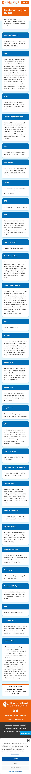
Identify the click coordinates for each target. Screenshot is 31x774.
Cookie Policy (11, 771)
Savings (16, 715)
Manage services (15, 754)
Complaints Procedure (9, 731)
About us (23, 715)
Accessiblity (23, 725)
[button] (28, 740)
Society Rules (19, 731)
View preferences (15, 767)
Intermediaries (18, 719)
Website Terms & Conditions (10, 728)
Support (10, 719)
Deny (15, 763)
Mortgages (8, 715)
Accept (15, 758)
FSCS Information (23, 728)
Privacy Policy (18, 771)
